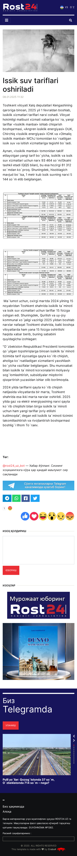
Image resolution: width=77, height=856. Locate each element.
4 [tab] (73, 751)
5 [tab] (73, 753)
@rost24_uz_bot (14, 465)
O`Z (72, 7)
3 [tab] (73, 749)
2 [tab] (73, 747)
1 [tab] (73, 745)
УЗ (66, 7)
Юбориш (11, 570)
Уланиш (11, 725)
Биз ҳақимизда (13, 806)
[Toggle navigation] (7, 20)
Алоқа (7, 811)
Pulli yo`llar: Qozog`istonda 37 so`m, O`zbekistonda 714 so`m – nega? (28, 781)
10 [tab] (73, 762)
